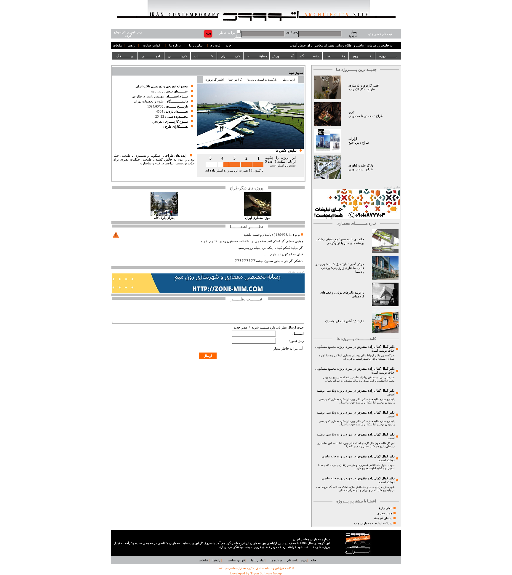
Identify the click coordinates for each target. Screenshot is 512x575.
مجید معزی (384, 513)
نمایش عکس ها (286, 150)
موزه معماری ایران (258, 218)
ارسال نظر (288, 79)
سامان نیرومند (382, 518)
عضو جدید (241, 327)
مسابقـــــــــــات (257, 56)
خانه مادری (328, 456)
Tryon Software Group (266, 573)
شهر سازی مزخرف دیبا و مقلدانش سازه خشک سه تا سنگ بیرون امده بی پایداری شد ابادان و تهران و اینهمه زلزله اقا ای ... (355, 489)
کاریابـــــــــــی (177, 56)
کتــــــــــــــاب (203, 56)
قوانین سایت (151, 45)
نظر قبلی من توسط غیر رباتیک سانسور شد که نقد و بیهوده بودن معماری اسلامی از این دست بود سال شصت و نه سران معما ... (358, 379)
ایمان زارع (385, 508)
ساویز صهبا (296, 72)
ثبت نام (215, 45)
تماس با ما (196, 45)
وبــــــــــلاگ (124, 56)
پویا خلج (353, 142)
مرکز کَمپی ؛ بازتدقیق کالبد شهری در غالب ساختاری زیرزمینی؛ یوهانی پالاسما (340, 267)
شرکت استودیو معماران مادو (373, 523)
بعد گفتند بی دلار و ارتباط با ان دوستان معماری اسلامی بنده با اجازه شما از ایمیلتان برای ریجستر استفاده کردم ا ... (357, 357)
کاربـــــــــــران (230, 56)
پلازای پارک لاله (164, 218)
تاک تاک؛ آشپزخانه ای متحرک (344, 321)
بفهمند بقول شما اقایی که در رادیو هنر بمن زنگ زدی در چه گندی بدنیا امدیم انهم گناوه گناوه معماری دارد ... (356, 467)
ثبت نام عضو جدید (379, 34)
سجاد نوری (355, 169)
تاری (351, 112)
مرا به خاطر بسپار (285, 348)
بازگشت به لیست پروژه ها (262, 79)
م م (297, 234)
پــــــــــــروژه (388, 56)
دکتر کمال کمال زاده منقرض (376, 346)
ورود (304, 560)
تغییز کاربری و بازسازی (363, 85)
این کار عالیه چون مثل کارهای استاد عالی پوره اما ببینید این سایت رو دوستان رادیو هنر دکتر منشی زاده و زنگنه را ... (356, 445)
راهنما (131, 45)
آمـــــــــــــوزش (283, 56)
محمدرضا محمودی (360, 116)
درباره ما (175, 45)
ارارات (352, 138)
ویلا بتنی (331, 390)
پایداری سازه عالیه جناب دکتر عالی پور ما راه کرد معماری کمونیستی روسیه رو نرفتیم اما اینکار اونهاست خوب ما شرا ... (357, 401)
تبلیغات (117, 45)
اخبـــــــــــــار (151, 56)
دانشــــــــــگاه (309, 56)
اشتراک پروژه (214, 79)
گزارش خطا (235, 79)
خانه (228, 45)
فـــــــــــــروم (362, 56)
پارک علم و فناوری (360, 165)
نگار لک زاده (356, 89)
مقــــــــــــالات (335, 56)
